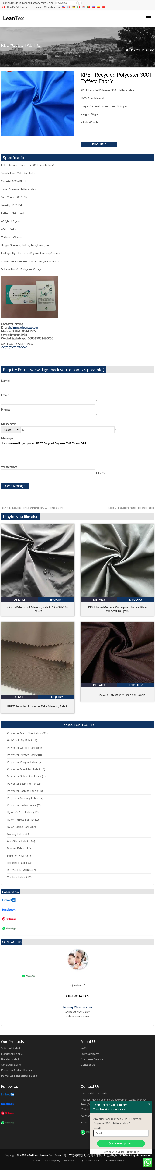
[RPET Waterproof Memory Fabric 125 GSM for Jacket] (37, 596)
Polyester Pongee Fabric (22, 762)
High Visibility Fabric (20, 740)
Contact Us (88, 1064)
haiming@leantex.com (47, 7)
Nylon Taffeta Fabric (20, 819)
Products (68, 1160)
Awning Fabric (16, 834)
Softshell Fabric (17, 855)
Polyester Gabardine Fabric (24, 776)
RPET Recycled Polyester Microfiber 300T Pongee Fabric (32, 507)
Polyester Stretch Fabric (22, 754)
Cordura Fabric (16, 877)
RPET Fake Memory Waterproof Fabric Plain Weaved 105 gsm (117, 609)
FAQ (84, 1048)
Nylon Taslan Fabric (19, 826)
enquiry (99, 144)
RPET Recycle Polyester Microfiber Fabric (130, 507)
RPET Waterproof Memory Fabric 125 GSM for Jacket (38, 609)
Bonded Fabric (16, 848)
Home (36, 1160)
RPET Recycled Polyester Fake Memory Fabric (37, 706)
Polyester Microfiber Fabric (24, 733)
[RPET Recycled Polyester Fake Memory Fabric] (37, 693)
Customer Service (92, 1059)
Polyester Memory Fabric (23, 798)
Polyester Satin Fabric (21, 783)
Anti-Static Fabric (18, 841)
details (19, 599)
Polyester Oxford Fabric (22, 747)
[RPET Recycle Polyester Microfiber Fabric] (117, 681)
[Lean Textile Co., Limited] (13, 22)
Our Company (90, 1053)
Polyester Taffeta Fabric (22, 790)
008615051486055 (17, 7)
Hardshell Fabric (17, 862)
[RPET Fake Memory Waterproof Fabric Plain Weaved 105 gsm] (117, 596)
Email (97, 1128)
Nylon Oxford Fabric (20, 812)
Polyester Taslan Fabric (21, 805)
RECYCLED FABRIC (142, 50)
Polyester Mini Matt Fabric (24, 769)
